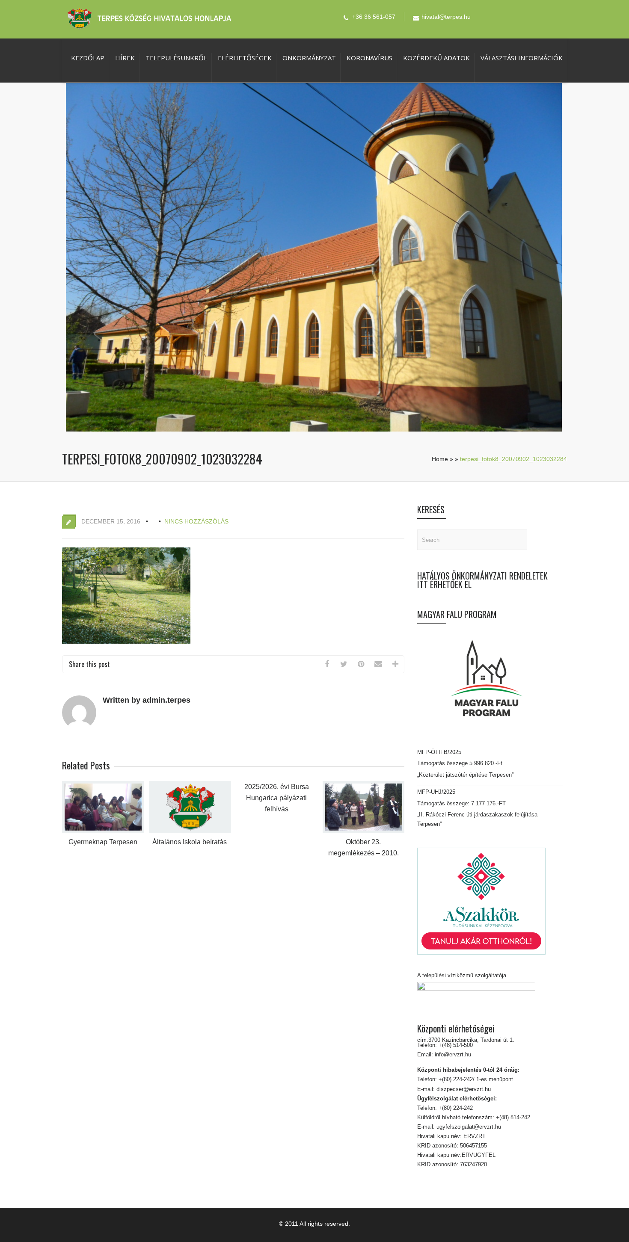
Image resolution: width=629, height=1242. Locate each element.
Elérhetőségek (245, 57)
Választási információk (522, 57)
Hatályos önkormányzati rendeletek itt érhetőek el (482, 580)
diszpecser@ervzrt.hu (463, 1089)
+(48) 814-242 (512, 1117)
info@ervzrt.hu (453, 1054)
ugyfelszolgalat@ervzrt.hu (468, 1127)
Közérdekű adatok (436, 57)
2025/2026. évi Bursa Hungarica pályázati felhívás (276, 798)
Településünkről (176, 57)
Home (440, 458)
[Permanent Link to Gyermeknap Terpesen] (103, 831)
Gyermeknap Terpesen (102, 842)
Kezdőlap (87, 57)
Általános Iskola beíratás (189, 842)
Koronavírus (369, 57)
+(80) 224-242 (455, 1108)
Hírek (125, 57)
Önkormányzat (309, 57)
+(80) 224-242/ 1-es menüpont (476, 1079)
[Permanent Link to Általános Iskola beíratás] (190, 831)
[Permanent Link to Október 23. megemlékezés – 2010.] (364, 831)
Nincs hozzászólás (196, 521)
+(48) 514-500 (455, 1045)
